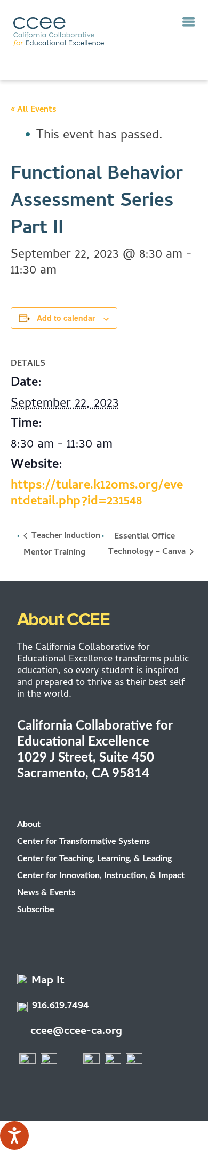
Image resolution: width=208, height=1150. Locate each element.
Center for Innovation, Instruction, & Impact (101, 875)
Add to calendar (66, 317)
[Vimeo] (113, 1061)
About (29, 824)
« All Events (34, 110)
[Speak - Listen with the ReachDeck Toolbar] (14, 1135)
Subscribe (35, 909)
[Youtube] (91, 1061)
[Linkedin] (134, 1061)
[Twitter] (49, 1061)
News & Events (46, 892)
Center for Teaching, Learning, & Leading (94, 858)
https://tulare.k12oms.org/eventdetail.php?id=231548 (97, 494)
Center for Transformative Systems (83, 841)
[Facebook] (27, 1061)
